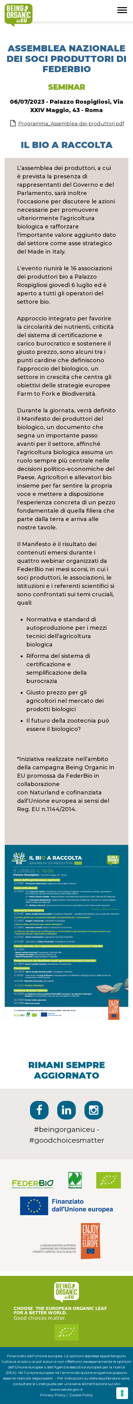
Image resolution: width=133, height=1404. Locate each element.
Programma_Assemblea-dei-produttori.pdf (71, 124)
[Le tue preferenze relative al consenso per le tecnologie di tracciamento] (122, 1393)
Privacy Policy (53, 1395)
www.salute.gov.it (66, 1389)
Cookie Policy (81, 1395)
